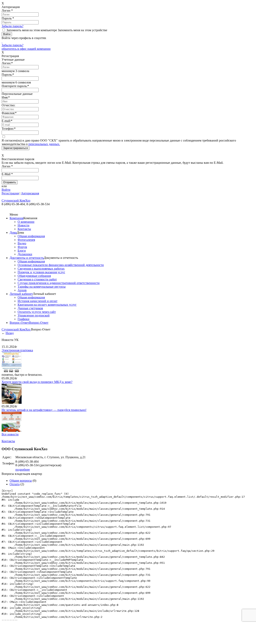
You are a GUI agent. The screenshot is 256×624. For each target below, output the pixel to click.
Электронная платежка (17, 350)
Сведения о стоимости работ (37, 279)
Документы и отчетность (27, 257)
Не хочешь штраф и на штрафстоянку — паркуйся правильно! (44, 410)
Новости (23, 225)
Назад (10, 333)
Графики (23, 319)
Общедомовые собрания (34, 275)
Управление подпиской (34, 315)
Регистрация (10, 193)
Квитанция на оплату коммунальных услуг (47, 304)
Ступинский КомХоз (16, 329)
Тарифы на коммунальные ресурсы (42, 286)
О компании (26, 221)
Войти (6, 189)
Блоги (22, 250)
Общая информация (31, 236)
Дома (13, 232)
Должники (25, 254)
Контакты (24, 229)
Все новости (10, 434)
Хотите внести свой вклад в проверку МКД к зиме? (37, 382)
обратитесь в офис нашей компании (26, 48)
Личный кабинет (21, 293)
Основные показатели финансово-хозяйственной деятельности (61, 265)
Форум (22, 247)
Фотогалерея (26, 239)
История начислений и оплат (37, 301)
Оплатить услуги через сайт (37, 312)
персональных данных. (44, 144)
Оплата (15, 484)
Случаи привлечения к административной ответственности (59, 283)
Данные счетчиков (30, 308)
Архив (22, 290)
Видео (22, 243)
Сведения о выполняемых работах (41, 268)
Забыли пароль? (12, 26)
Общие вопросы (21, 480)
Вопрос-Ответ (19, 322)
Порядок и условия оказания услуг (41, 272)
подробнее (22, 469)
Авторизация (30, 193)
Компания (16, 218)
